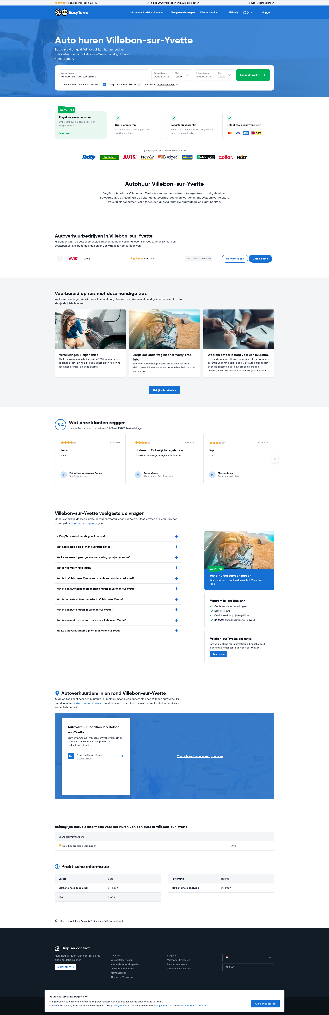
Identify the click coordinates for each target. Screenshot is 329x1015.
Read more (219, 654)
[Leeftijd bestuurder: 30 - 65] (104, 84)
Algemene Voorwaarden (123, 977)
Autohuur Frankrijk (80, 921)
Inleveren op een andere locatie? (81, 84)
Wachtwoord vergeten (178, 959)
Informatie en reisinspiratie (125, 964)
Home (63, 921)
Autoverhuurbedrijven (122, 968)
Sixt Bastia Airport (78, 476)
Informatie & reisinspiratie (145, 12)
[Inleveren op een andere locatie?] (60, 84)
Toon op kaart (84, 758)
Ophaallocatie (67, 73)
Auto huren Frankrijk (88, 703)
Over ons (116, 955)
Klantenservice (208, 12)
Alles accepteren (265, 1004)
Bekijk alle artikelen (164, 390)
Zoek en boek (260, 258)
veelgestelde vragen (81, 523)
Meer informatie (235, 258)
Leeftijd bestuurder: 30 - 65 (122, 84)
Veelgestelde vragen (183, 12)
